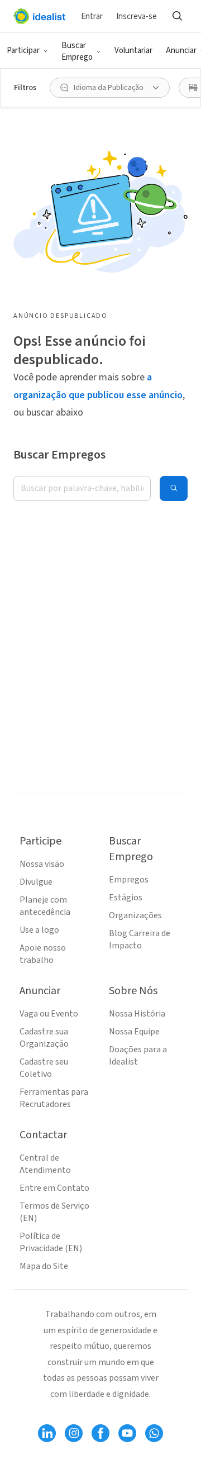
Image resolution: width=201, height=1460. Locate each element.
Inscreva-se (136, 16)
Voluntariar (133, 50)
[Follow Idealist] (47, 1433)
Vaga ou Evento (49, 1014)
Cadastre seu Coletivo (44, 1068)
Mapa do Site (44, 1266)
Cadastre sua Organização (44, 1037)
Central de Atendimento (45, 1164)
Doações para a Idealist (138, 1055)
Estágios (125, 897)
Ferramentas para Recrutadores (54, 1098)
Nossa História (137, 1014)
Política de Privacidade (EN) (51, 1242)
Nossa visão (42, 864)
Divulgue (36, 882)
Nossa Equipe (134, 1031)
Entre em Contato (54, 1188)
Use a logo (39, 930)
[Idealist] (39, 16)
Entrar (92, 16)
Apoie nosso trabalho (43, 954)
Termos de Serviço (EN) (54, 1212)
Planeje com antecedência (45, 906)
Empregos (129, 880)
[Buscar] (177, 16)
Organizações (135, 915)
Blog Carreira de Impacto (139, 939)
